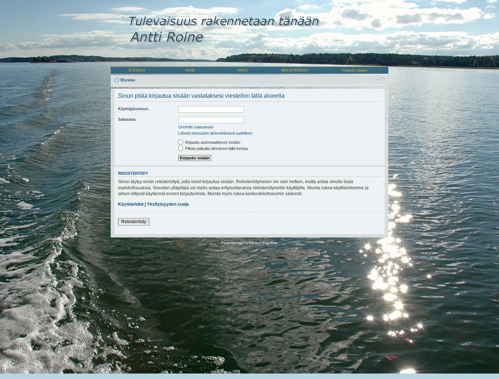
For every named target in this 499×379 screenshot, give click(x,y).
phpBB (248, 243)
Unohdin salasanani (195, 127)
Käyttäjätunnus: (133, 109)
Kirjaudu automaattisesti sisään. (212, 142)
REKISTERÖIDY (295, 70)
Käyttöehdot (131, 204)
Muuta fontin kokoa (379, 78)
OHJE (190, 70)
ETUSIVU (137, 70)
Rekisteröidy (133, 221)
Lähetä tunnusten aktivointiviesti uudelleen (215, 133)
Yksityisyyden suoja (168, 204)
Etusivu (128, 80)
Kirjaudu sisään (355, 70)
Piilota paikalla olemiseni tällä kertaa (216, 148)
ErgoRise (270, 243)
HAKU (242, 70)
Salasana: (127, 119)
